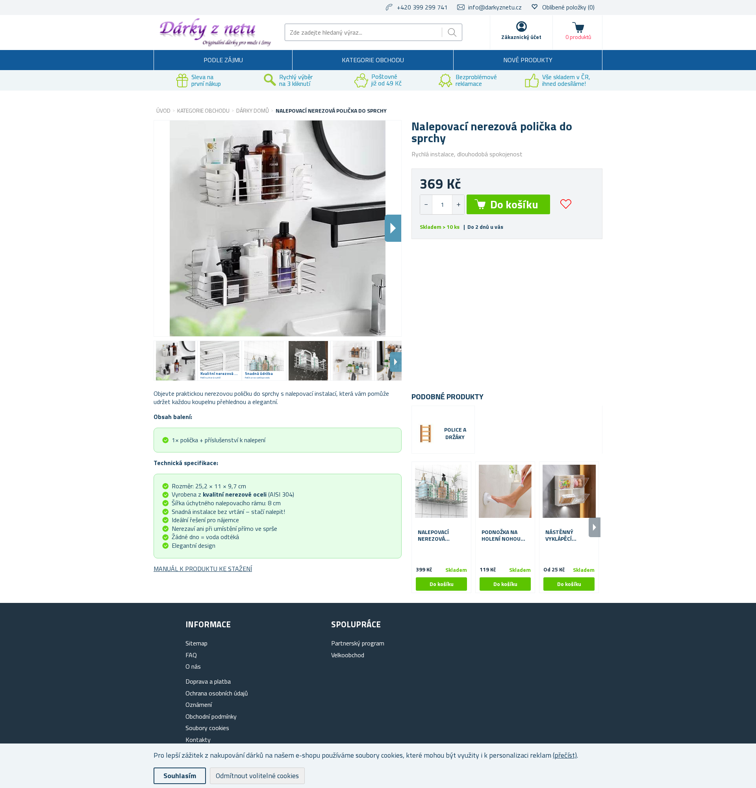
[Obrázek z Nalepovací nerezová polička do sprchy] (176, 361)
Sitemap (196, 643)
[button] (458, 204)
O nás (193, 666)
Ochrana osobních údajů (216, 693)
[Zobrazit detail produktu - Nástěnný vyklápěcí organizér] (568, 491)
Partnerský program (357, 643)
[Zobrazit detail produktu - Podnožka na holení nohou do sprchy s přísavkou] (505, 491)
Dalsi (393, 228)
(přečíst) (565, 755)
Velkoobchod (347, 655)
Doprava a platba (208, 681)
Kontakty (198, 739)
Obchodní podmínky (211, 716)
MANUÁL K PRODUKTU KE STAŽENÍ (203, 568)
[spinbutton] (442, 204)
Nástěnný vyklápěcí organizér (560, 535)
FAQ (191, 655)
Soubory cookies (207, 727)
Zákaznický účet (521, 37)
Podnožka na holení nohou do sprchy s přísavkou (501, 535)
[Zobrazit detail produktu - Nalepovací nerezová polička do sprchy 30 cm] (441, 491)
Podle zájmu (223, 60)
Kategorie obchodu (373, 60)
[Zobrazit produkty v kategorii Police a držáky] (425, 433)
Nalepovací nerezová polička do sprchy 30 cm (436, 535)
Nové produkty (527, 60)
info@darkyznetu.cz (495, 7)
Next (396, 362)
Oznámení (198, 704)
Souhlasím (179, 775)
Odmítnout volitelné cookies (257, 775)
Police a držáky (455, 433)
